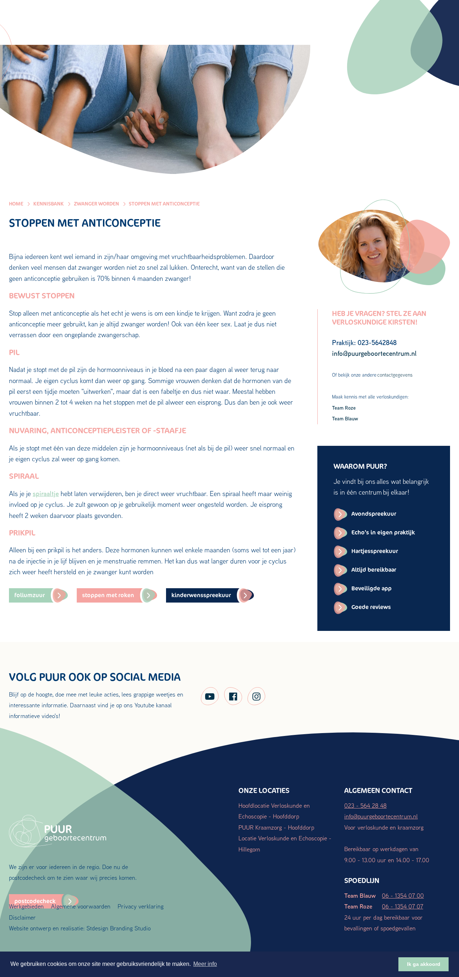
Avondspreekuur (373, 514)
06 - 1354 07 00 (403, 895)
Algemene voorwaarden (80, 906)
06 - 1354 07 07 (402, 906)
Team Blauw (345, 418)
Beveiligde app (371, 588)
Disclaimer (22, 917)
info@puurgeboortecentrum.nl (381, 816)
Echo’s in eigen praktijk (383, 532)
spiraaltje (46, 493)
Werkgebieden (26, 906)
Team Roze (344, 407)
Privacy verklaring (141, 906)
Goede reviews (371, 607)
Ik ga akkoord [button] (423, 964)
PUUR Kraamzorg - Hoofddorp (276, 827)
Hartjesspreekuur (374, 551)
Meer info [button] (205, 964)
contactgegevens (394, 375)
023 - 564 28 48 (365, 805)
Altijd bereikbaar (373, 570)
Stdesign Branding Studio (118, 928)
